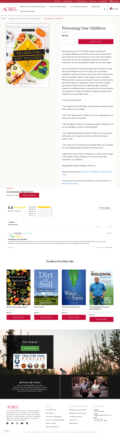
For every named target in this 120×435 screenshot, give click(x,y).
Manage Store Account (78, 413)
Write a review (29, 195)
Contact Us (93, 1)
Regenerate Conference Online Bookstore (25, 18)
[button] (108, 247)
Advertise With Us (52, 427)
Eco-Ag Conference (58, 7)
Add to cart (18, 317)
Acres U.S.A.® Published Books (33, 7)
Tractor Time (30, 348)
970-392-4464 (99, 411)
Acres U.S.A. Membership (55, 420)
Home (3, 18)
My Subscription (68, 1)
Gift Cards (57, 1)
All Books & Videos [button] (78, 7)
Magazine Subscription (78, 410)
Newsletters (74, 423)
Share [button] (12, 247)
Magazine (96, 7)
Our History (50, 413)
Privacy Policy (51, 423)
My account (115, 1)
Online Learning (27, 11)
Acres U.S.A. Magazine (54, 416)
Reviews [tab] (11, 222)
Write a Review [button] (105, 208)
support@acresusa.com (102, 415)
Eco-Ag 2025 (102, 1)
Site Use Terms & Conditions (68, 432)
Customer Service (81, 1)
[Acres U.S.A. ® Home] (10, 9)
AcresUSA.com (51, 410)
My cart (114, 9)
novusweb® (93, 432)
